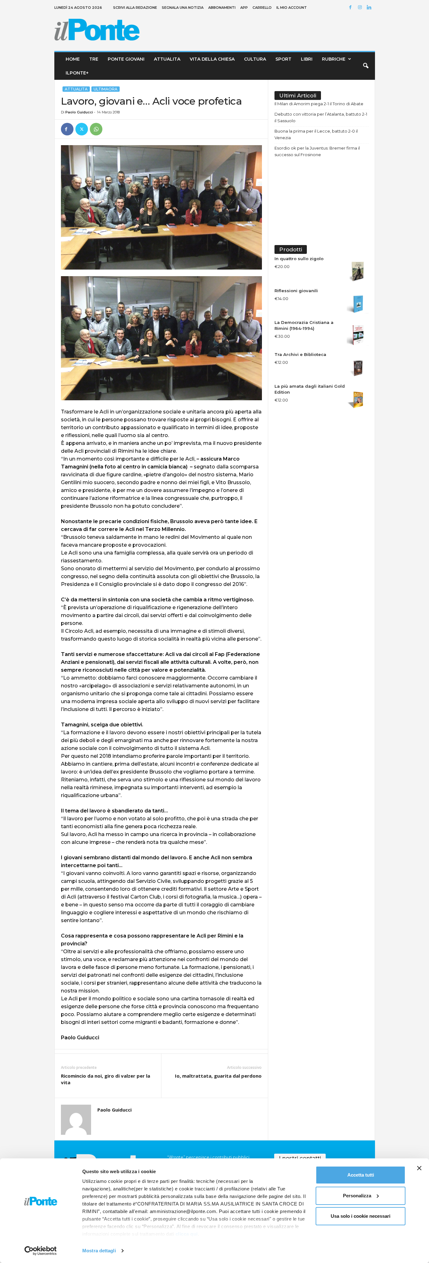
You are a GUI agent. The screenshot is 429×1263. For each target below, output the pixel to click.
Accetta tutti (360, 1175)
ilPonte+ (77, 73)
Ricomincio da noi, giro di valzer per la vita (105, 1079)
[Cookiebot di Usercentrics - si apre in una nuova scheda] (40, 1250)
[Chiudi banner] (419, 1168)
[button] (365, 66)
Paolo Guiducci (79, 112)
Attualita (167, 59)
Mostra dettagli (99, 1250)
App (244, 7)
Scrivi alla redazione (135, 7)
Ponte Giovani (126, 59)
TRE (93, 59)
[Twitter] (81, 129)
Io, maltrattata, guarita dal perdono (218, 1076)
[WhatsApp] (96, 129)
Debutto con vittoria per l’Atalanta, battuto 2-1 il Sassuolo (320, 117)
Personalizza (357, 1195)
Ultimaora (105, 89)
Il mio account (291, 7)
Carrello (262, 7)
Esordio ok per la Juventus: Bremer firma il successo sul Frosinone (317, 151)
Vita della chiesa (212, 59)
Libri (306, 59)
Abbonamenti (222, 7)
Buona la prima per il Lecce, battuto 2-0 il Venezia (316, 134)
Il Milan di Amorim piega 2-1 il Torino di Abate (318, 103)
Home (73, 59)
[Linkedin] (370, 7)
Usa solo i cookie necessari (360, 1216)
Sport (283, 59)
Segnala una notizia (183, 7)
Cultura (255, 59)
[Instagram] (361, 7)
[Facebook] (351, 7)
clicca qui (187, 1234)
